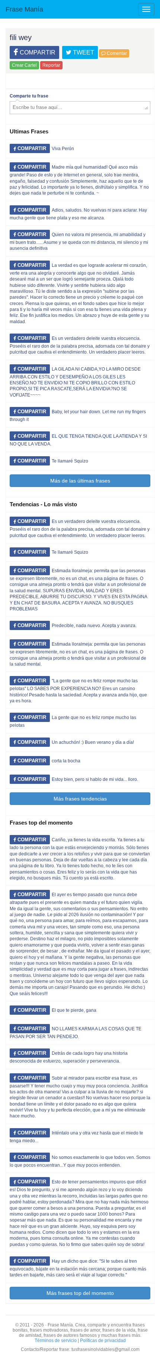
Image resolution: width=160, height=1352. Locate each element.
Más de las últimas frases (80, 481)
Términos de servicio (56, 1340)
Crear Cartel (24, 65)
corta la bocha (66, 760)
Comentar (116, 53)
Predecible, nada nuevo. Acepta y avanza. (94, 625)
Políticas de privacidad (103, 1340)
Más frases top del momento (80, 1293)
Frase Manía (24, 9)
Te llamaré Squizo (70, 461)
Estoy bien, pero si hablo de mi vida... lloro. (95, 779)
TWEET (82, 52)
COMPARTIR (36, 52)
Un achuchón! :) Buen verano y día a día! (93, 742)
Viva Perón (63, 148)
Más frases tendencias (80, 799)
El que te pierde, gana (74, 1010)
